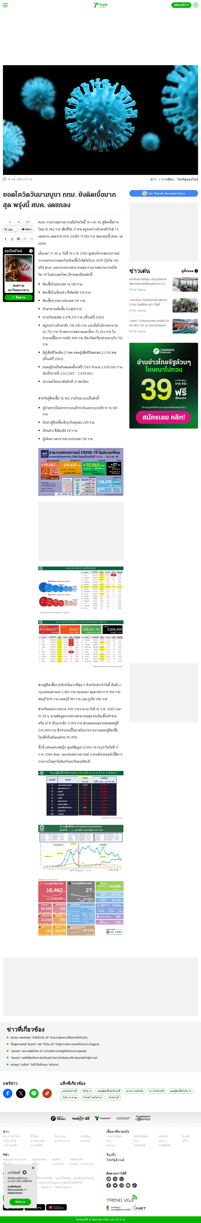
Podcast (111, 1145)
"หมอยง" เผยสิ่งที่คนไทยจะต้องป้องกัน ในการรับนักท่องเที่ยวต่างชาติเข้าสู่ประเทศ (54, 1057)
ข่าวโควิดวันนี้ (151, 1091)
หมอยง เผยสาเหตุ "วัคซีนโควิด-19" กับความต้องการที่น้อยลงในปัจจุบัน (49, 1037)
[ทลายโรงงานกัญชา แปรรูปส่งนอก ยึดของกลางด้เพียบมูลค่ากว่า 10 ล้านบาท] (185, 284)
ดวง (108, 1140)
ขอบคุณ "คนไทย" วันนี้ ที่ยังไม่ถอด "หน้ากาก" (35, 1064)
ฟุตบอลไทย (36, 1159)
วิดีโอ (184, 1140)
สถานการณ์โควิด (131, 1091)
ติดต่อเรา (42, 1187)
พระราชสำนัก (10, 1136)
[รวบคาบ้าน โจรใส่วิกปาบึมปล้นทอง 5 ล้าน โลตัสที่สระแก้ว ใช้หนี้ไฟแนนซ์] (185, 305)
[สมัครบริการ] (163, 386)
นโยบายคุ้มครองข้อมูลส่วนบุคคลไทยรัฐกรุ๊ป (44, 1182)
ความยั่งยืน (35, 1145)
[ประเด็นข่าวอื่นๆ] (31, 251)
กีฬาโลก (7, 1164)
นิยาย (162, 1140)
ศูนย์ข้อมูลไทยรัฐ (77, 1178)
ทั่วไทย (132, 290)
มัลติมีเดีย (164, 1145)
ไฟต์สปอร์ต (72, 1159)
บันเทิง (185, 1136)
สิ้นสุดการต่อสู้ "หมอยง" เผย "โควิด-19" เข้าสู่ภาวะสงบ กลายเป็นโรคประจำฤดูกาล (55, 1044)
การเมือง (170, 179)
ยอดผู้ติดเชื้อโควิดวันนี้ (106, 1091)
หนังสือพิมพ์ (139, 1136)
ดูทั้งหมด (188, 270)
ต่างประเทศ (35, 1140)
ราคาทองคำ (9, 1145)
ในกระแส (58, 1136)
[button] (5, 238)
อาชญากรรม (60, 1140)
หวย (135, 1140)
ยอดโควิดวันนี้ (69, 1091)
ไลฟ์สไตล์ (138, 1145)
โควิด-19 (85, 1091)
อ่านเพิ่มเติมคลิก (15, 1188)
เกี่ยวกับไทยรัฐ (41, 1178)
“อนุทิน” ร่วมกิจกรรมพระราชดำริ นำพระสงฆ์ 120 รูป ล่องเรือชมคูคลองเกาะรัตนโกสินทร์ (149, 324)
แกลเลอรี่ (54, 1164)
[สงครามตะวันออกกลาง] (18, 268)
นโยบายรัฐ (9, 1140)
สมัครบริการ (182, 5)
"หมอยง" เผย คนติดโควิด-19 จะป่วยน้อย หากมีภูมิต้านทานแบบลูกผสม (49, 1050)
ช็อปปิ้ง (110, 1154)
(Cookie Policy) (15, 1193)
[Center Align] (33, 1168)
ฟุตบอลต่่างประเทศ (13, 1159)
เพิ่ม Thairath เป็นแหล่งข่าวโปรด (166, 193)
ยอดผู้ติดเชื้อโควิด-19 (174, 1091)
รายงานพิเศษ (113, 1136)
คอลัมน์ (163, 1136)
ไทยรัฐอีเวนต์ (114, 1159)
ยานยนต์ (83, 1140)
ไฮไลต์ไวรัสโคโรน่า (90, 1097)
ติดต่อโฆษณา (56, 1187)
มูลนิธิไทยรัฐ (58, 1178)
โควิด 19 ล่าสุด (69, 1097)
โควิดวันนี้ (109, 1097)
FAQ (91, 1178)
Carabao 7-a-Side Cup (80, 1164)
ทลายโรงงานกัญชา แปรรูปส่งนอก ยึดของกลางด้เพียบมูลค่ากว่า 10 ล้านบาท (148, 282)
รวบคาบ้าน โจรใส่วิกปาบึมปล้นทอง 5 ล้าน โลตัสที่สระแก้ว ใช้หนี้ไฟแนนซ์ (148, 303)
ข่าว (157, 179)
